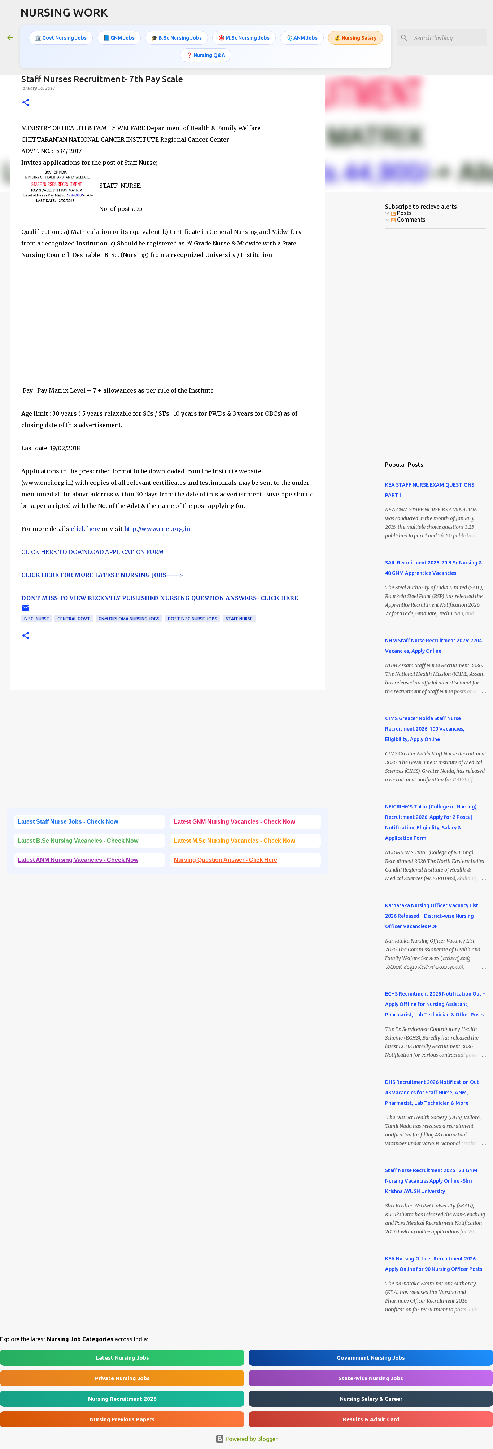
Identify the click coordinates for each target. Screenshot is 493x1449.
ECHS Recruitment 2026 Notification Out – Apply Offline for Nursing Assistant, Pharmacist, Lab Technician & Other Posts (435, 1004)
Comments (411, 219)
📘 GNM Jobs (119, 38)
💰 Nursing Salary (355, 38)
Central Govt (73, 618)
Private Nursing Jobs (122, 1378)
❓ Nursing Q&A (205, 55)
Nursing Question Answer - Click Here (225, 860)
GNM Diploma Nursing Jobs (129, 618)
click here (84, 528)
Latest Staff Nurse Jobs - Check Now (68, 822)
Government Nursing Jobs (371, 1358)
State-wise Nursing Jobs (371, 1378)
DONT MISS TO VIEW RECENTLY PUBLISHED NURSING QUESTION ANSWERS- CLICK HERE (159, 598)
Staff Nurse (239, 618)
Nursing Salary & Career (371, 1399)
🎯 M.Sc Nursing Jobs (244, 38)
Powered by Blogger (251, 1439)
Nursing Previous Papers (122, 1419)
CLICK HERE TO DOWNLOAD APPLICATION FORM (92, 551)
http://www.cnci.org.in (157, 528)
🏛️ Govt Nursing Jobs (61, 38)
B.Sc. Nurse (36, 618)
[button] (25, 103)
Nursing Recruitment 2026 (122, 1399)
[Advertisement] (167, 334)
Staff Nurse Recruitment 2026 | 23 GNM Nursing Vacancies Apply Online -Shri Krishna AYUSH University (431, 1180)
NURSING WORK (64, 12)
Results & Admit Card (371, 1419)
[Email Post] (25, 610)
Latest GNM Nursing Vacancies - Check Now (234, 822)
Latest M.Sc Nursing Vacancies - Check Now (234, 841)
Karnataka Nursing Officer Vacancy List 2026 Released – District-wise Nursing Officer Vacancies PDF (431, 916)
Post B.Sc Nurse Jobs (192, 618)
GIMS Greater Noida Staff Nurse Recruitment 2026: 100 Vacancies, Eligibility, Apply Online (424, 728)
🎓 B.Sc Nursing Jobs (176, 38)
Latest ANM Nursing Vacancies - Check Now (78, 860)
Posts (404, 213)
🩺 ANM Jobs (302, 38)
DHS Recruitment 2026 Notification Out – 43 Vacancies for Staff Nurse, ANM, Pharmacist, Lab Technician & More (434, 1092)
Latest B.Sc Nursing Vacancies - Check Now (78, 841)
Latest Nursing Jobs (122, 1358)
